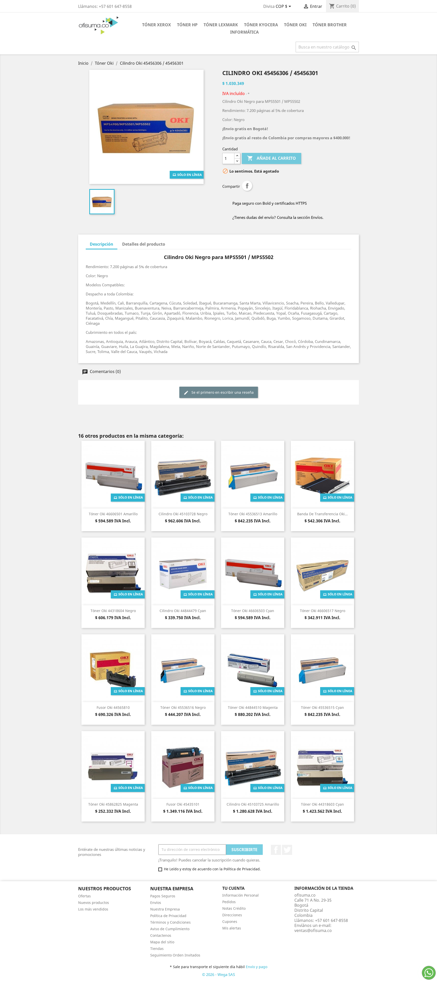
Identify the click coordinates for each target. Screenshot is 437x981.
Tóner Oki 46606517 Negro (322, 610)
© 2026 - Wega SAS (218, 974)
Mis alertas (231, 928)
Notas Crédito (234, 908)
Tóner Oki (295, 25)
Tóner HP (187, 25)
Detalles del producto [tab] (143, 244)
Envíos (155, 902)
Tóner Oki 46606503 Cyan (252, 610)
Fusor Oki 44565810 (113, 707)
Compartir (247, 186)
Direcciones (232, 915)
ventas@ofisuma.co (313, 930)
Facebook (276, 850)
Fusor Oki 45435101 (183, 804)
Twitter (287, 850)
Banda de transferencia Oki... (322, 513)
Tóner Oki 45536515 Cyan (322, 707)
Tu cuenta (233, 888)
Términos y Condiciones (170, 922)
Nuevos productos (93, 902)
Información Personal (240, 895)
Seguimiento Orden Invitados (175, 955)
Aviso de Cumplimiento (169, 928)
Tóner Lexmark (221, 25)
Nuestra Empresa (165, 909)
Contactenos (160, 935)
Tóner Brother (330, 25)
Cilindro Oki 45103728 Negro (183, 513)
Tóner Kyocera (261, 25)
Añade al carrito (271, 158)
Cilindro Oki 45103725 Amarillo (253, 804)
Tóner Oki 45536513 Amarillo (252, 513)
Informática (244, 32)
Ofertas (84, 896)
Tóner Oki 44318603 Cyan (322, 804)
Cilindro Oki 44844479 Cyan (183, 610)
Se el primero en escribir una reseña (222, 392)
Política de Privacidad (168, 915)
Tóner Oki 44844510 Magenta (253, 707)
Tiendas (157, 948)
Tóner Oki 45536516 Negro (183, 707)
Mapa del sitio (162, 942)
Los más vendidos (93, 909)
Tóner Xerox (156, 25)
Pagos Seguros (162, 896)
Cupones (229, 921)
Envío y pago (256, 966)
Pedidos (229, 901)
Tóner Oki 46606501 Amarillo (113, 513)
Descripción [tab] (101, 244)
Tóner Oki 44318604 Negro (113, 610)
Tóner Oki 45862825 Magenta (113, 804)
